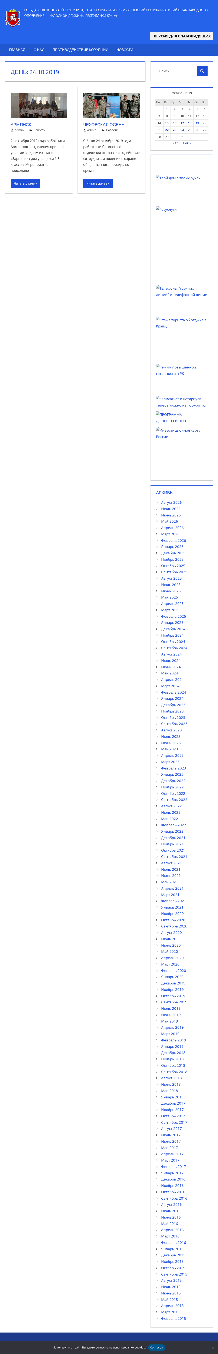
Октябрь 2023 (173, 717)
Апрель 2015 (172, 1305)
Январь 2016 (172, 1248)
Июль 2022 (171, 812)
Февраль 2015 (173, 1318)
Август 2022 (171, 806)
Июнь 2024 (171, 666)
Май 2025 (169, 597)
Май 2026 (169, 521)
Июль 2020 (171, 938)
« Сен (177, 143)
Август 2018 (171, 1077)
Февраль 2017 (173, 1166)
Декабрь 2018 (173, 1052)
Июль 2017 (171, 1134)
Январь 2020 (172, 976)
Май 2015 (169, 1299)
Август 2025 (171, 578)
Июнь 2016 (171, 1217)
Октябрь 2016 (173, 1191)
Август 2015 (171, 1280)
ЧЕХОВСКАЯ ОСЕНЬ (103, 124)
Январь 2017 (172, 1173)
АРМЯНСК (21, 124)
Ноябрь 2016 (172, 1185)
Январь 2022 (172, 831)
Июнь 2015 (171, 1293)
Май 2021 (169, 881)
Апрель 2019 (172, 1027)
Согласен (156, 1347)
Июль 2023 (171, 736)
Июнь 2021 (171, 875)
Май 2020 (169, 951)
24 (182, 130)
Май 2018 (169, 1090)
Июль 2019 (171, 1008)
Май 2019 (169, 1021)
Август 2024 (171, 654)
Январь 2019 (172, 1046)
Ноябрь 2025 (172, 559)
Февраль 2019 (173, 1040)
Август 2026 (171, 502)
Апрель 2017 (172, 1153)
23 (174, 130)
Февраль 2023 (173, 768)
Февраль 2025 (173, 616)
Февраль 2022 (173, 824)
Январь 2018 (172, 1097)
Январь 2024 (172, 698)
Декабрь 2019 (173, 983)
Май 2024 (169, 673)
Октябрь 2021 (173, 850)
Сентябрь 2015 (174, 1274)
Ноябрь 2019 (172, 989)
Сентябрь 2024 (174, 647)
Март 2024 (170, 685)
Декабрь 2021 (173, 837)
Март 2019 (170, 1033)
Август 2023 (171, 730)
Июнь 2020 (171, 945)
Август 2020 (171, 932)
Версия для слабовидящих (181, 36)
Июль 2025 (171, 584)
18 (189, 123)
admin (19, 130)
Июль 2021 (171, 869)
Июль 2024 (171, 660)
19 (197, 123)
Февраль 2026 (173, 540)
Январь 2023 (172, 774)
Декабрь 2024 (173, 628)
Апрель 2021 (172, 888)
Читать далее (24, 183)
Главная (17, 49)
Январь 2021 (172, 907)
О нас (39, 49)
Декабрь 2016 (173, 1179)
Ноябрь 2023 (172, 711)
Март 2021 (170, 894)
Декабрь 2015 (173, 1255)
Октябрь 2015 (173, 1267)
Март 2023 (170, 761)
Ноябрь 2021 (172, 844)
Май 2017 (169, 1147)
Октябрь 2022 (173, 793)
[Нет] (213, 1347)
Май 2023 (169, 749)
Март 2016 (170, 1236)
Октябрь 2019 (173, 995)
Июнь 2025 (171, 591)
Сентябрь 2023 (174, 723)
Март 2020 (170, 964)
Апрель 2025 (172, 603)
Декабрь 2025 (173, 552)
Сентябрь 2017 (174, 1122)
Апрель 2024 (172, 679)
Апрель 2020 (172, 957)
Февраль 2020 (173, 970)
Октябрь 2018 (173, 1065)
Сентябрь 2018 (174, 1071)
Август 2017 (171, 1128)
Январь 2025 (172, 622)
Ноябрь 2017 (172, 1109)
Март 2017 (170, 1160)
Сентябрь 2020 (174, 926)
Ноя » (187, 143)
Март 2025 (170, 609)
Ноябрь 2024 (172, 635)
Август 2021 (171, 862)
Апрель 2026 (172, 527)
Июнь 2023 (171, 742)
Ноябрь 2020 (172, 913)
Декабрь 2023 (173, 704)
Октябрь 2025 (173, 565)
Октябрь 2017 (173, 1116)
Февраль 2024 (173, 692)
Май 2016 (169, 1223)
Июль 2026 (171, 508)
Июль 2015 (171, 1286)
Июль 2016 (171, 1210)
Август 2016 (171, 1204)
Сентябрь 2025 (174, 571)
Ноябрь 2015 (172, 1261)
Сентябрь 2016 (174, 1198)
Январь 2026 (172, 546)
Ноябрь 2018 (172, 1059)
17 (182, 123)
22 (167, 130)
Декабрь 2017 (173, 1103)
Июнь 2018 (171, 1084)
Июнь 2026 (171, 515)
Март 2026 (170, 534)
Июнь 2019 (171, 1014)
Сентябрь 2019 (174, 1002)
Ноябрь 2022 (172, 787)
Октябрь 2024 (173, 641)
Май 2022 (169, 818)
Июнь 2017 (171, 1141)
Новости (124, 49)
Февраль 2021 (173, 900)
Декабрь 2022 (173, 780)
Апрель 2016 (172, 1229)
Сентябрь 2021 (174, 856)
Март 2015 (170, 1312)
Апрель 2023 (172, 755)
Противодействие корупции (80, 49)
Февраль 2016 (173, 1242)
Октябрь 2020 (173, 919)
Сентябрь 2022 (174, 799)
